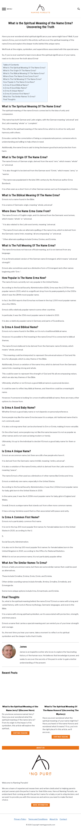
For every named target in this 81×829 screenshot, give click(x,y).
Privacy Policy (20, 819)
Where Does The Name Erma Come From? (21, 76)
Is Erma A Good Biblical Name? (16, 85)
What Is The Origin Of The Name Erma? (19, 70)
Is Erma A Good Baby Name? (15, 88)
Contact (63, 819)
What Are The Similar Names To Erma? (19, 96)
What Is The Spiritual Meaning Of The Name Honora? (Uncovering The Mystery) (61, 710)
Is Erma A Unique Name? (13, 91)
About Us (53, 819)
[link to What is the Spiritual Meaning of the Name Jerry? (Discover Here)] (20, 690)
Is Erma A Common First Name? (16, 94)
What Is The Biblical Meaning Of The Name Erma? (24, 73)
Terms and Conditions (38, 819)
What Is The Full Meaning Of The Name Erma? (22, 79)
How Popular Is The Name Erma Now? (19, 82)
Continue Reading (20, 733)
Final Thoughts (9, 99)
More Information (40, 805)
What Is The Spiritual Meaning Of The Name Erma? (24, 68)
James (23, 646)
